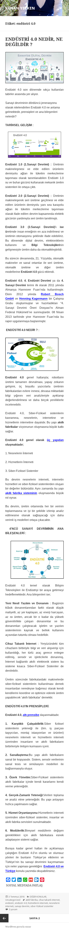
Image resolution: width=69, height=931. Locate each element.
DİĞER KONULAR (38, 896)
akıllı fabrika (32, 899)
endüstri (9, 903)
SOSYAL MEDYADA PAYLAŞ (24, 885)
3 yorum (12, 909)
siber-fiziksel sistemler (41, 906)
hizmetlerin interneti (38, 903)
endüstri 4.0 (21, 903)
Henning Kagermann (33, 298)
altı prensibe (31, 714)
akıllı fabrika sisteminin (21, 493)
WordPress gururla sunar (18, 926)
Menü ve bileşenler (60, 11)
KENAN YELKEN (20, 8)
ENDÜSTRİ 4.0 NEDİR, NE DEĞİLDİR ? (34, 41)
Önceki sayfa (4, 918)
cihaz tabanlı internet (49, 899)
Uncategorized (12, 899)
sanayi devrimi (22, 906)
